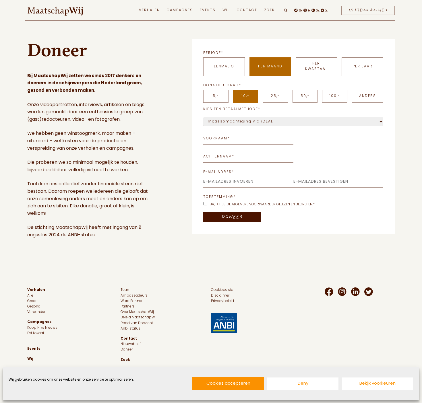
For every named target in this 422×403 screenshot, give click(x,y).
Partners (128, 306)
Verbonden (37, 312)
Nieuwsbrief (131, 344)
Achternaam (218, 156)
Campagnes (180, 10)
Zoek (269, 10)
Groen (32, 301)
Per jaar (363, 66)
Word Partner (131, 301)
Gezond (33, 306)
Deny (303, 383)
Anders (367, 96)
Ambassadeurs (134, 295)
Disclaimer (220, 295)
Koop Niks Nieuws (42, 328)
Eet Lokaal (35, 333)
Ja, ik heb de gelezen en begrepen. (262, 204)
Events (208, 10)
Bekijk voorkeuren (377, 383)
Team (126, 290)
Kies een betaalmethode (231, 109)
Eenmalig (224, 66)
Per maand (270, 66)
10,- (245, 96)
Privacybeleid (222, 301)
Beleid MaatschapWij (138, 317)
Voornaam (216, 138)
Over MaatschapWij (137, 312)
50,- (305, 96)
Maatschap (55, 10)
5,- (216, 96)
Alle (30, 295)
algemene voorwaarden (254, 204)
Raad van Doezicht (137, 323)
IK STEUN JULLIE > (368, 10)
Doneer (127, 349)
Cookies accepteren (228, 383)
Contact (247, 10)
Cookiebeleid (222, 290)
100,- (335, 96)
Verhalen (149, 10)
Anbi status (130, 328)
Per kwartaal (316, 66)
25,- (275, 96)
